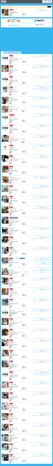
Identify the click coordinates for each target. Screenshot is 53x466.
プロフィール (44, 10)
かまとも (18, 52)
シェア (50, 6)
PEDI (3, 1)
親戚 (13, 52)
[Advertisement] (26, 39)
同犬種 (9, 52)
